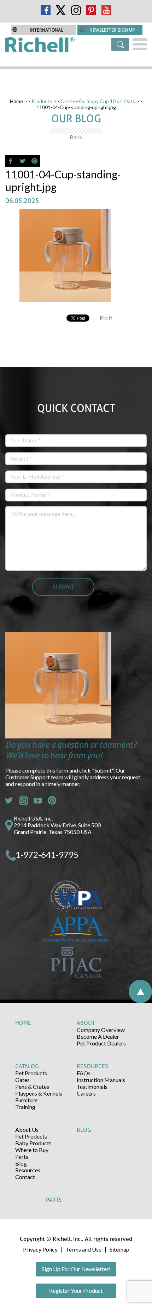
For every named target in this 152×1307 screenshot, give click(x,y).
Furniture (26, 1100)
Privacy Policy (40, 1249)
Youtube (38, 800)
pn (52, 800)
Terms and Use (83, 1249)
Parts (21, 1156)
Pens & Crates (32, 1086)
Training (25, 1106)
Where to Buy (31, 1149)
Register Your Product (76, 1290)
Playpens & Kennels (38, 1093)
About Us (27, 1129)
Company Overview (101, 1029)
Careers (86, 1093)
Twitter (9, 800)
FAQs (83, 1073)
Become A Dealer (98, 1036)
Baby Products (33, 1143)
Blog (21, 1163)
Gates (22, 1079)
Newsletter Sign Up (112, 30)
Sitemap (119, 1249)
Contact (25, 1176)
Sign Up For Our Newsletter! (76, 1268)
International (46, 30)
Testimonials (92, 1086)
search (120, 44)
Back (76, 137)
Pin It (106, 317)
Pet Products (31, 1073)
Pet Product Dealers (101, 1043)
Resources (27, 1170)
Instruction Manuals (101, 1079)
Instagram (23, 800)
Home (16, 101)
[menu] (140, 44)
